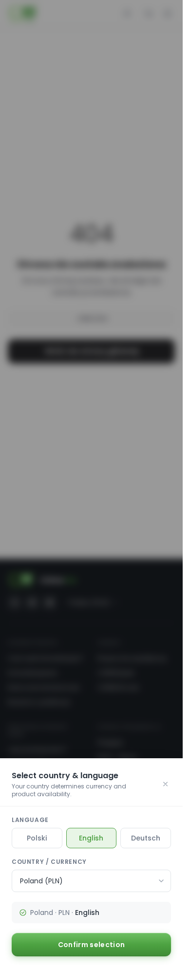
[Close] (165, 784)
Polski (37, 838)
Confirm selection (91, 945)
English (91, 838)
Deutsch (145, 838)
